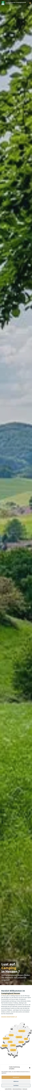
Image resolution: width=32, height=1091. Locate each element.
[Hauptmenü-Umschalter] (30, 3)
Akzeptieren (16, 1077)
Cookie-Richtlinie (8, 1089)
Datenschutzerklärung (17, 1089)
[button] (29, 1068)
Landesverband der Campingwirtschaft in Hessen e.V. (16, 3)
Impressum (24, 1089)
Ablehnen (16, 1081)
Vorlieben (16, 1085)
